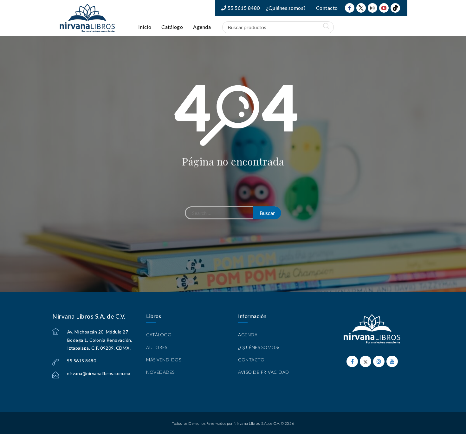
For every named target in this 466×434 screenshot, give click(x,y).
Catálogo (172, 27)
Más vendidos (163, 359)
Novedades (160, 372)
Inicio (144, 27)
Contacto (327, 8)
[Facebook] (349, 8)
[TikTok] (395, 8)
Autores (156, 347)
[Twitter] (361, 8)
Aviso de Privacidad (263, 372)
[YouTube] (384, 8)
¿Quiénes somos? (286, 8)
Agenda (202, 27)
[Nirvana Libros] (87, 18)
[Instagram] (372, 8)
